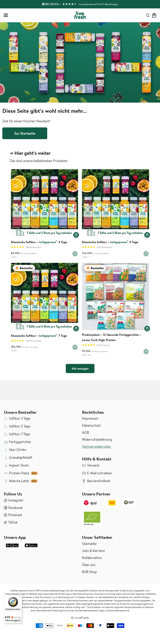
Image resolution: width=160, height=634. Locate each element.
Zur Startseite (24, 133)
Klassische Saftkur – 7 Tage (39, 335)
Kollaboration (92, 558)
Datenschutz (91, 425)
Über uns (88, 565)
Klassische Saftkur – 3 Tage (39, 242)
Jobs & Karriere (93, 551)
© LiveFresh (80, 617)
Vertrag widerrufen (96, 446)
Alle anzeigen (80, 368)
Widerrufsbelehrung (97, 439)
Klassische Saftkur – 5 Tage (110, 242)
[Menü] (19, 597)
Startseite (89, 544)
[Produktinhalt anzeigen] (75, 254)
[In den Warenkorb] (76, 235)
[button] (6, 15)
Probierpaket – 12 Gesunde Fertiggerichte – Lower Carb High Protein (111, 337)
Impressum (90, 418)
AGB (85, 432)
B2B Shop (89, 572)
